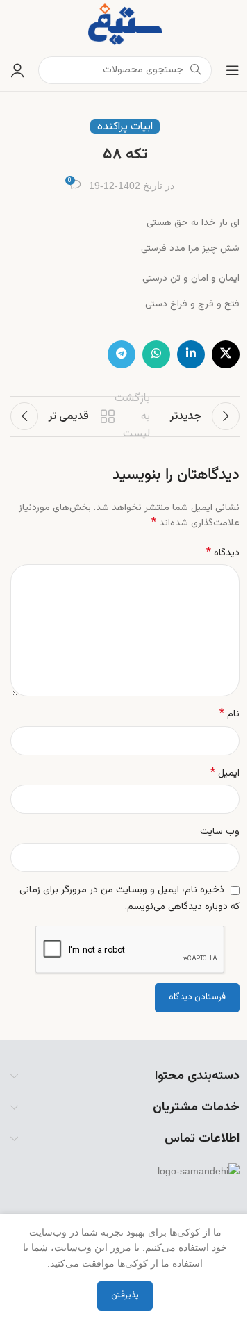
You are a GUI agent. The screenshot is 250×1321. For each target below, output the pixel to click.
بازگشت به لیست (127, 416)
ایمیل (225, 773)
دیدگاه (223, 553)
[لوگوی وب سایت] (125, 24)
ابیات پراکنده (125, 127)
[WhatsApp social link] (156, 354)
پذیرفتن (125, 1295)
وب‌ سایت (220, 831)
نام (229, 714)
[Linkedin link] (191, 354)
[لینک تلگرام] (121, 354)
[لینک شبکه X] (226, 354)
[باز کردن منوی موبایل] (233, 70)
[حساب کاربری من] (17, 70)
